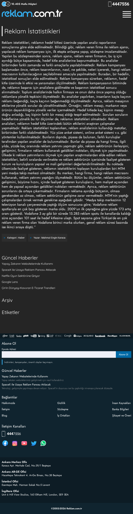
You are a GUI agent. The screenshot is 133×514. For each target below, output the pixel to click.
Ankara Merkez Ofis (14, 462)
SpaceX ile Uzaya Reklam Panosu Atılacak (29, 269)
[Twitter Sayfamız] (33, 445)
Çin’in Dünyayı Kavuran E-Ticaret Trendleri (28, 288)
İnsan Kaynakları (121, 403)
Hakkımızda (8, 403)
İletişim (6, 409)
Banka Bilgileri (120, 409)
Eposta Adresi (9, 349)
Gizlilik (61, 403)
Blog (4, 415)
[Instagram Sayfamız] (14, 445)
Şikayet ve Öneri (121, 415)
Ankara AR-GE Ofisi (14, 471)
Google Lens (10, 282)
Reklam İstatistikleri (32, 31)
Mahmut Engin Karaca (53, 237)
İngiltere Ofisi (10, 491)
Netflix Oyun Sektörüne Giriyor (21, 276)
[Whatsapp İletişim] (43, 445)
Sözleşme (62, 409)
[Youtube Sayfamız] (24, 445)
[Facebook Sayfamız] (5, 445)
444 (120, 4)
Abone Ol (123, 354)
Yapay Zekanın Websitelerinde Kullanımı (27, 263)
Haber (21, 237)
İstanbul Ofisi (10, 481)
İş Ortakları (63, 415)
